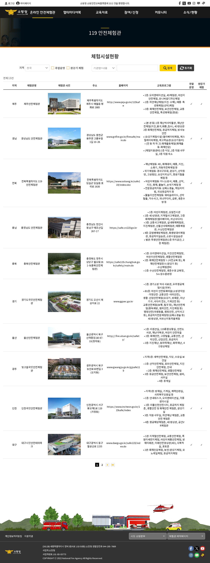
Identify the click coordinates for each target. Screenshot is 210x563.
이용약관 (28, 536)
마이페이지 (25, 3)
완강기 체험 (77, 68)
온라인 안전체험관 (42, 12)
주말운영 (60, 68)
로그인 (11, 3)
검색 (169, 68)
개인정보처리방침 (13, 536)
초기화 (188, 68)
